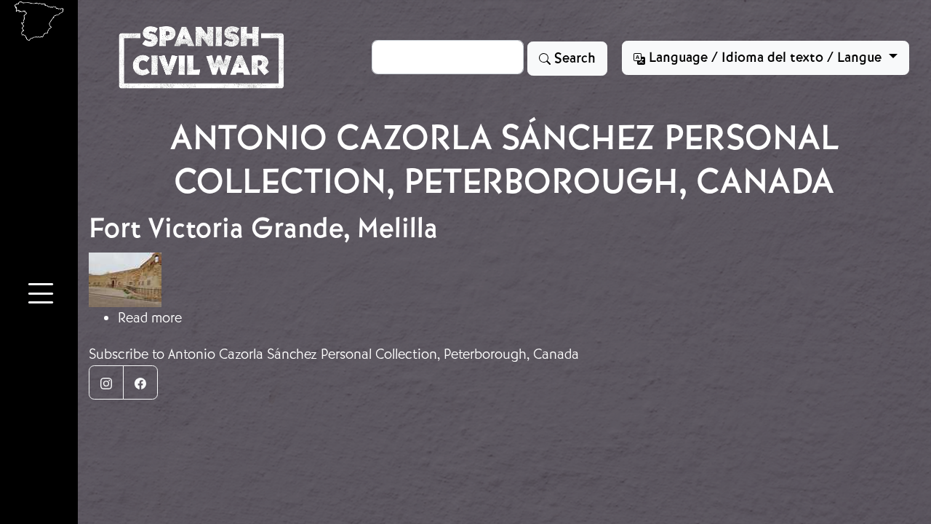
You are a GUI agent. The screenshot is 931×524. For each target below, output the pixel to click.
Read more (150, 318)
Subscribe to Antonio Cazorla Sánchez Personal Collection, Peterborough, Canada (334, 354)
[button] (41, 295)
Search (573, 58)
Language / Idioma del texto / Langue (765, 57)
